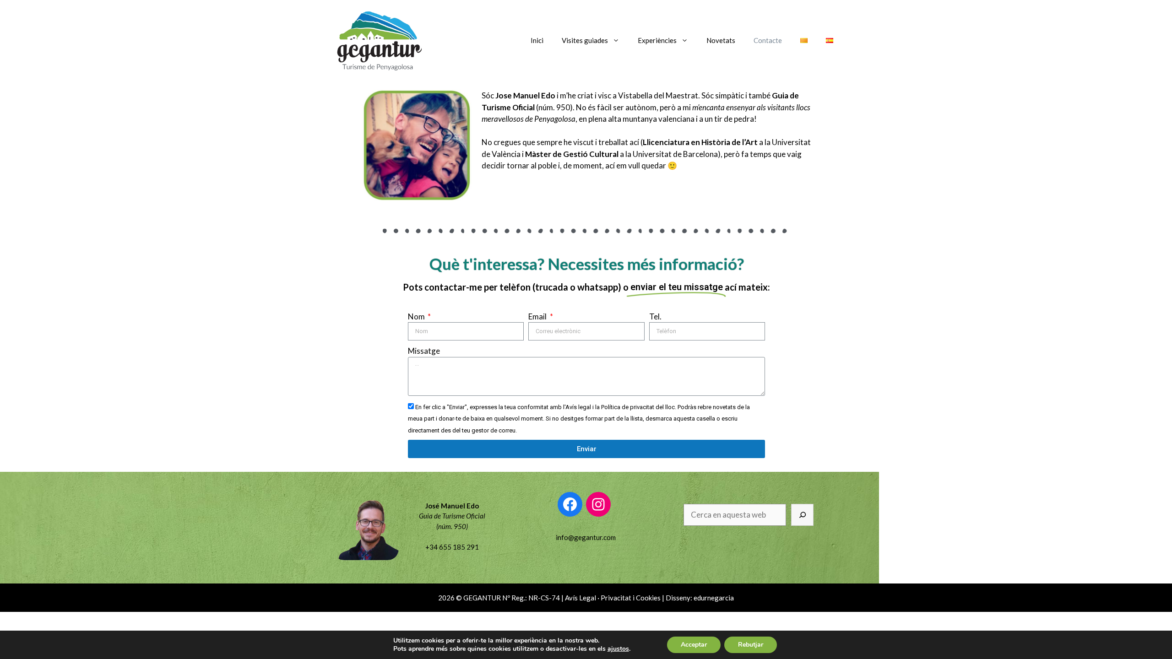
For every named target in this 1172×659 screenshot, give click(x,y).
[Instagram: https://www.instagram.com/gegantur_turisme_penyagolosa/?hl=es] (598, 504)
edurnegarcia (714, 598)
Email (538, 316)
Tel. (655, 316)
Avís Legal (580, 598)
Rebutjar (750, 644)
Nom (417, 316)
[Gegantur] (378, 39)
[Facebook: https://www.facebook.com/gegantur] (570, 504)
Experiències (657, 40)
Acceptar (694, 644)
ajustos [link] (618, 648)
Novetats (720, 40)
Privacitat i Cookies (631, 598)
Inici (537, 40)
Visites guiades (585, 40)
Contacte (768, 40)
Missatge (424, 351)
